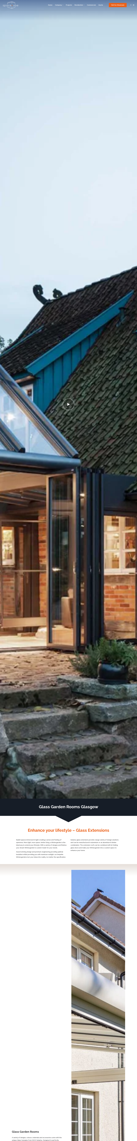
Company (58, 5)
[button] (131, 5)
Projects (69, 5)
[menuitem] (50, 5)
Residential (79, 5)
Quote (100, 5)
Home (50, 5)
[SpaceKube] (10, 5)
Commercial (91, 5)
